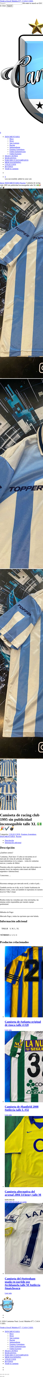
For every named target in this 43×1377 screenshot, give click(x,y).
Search (9, 6)
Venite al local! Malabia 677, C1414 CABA (16, 1)
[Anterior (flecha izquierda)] (1, 1376)
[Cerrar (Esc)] (8, 1374)
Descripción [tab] (9, 840)
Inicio (2, 183)
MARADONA (10, 1353)
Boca (11, 1334)
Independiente (15, 1342)
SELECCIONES (11, 1351)
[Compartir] (6, 1374)
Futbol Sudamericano (18, 1346)
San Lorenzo (14, 1338)
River (12, 1336)
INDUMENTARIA (12, 183)
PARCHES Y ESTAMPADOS (16, 1355)
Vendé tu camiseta (11, 1364)
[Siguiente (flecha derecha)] (3, 1376)
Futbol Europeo (15, 1349)
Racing (23, 183)
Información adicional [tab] (13, 843)
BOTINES (9, 1361)
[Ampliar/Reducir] (1, 1374)
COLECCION (14, 834)
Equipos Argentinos (28, 834)
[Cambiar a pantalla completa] (3, 1374)
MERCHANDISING (13, 1357)
